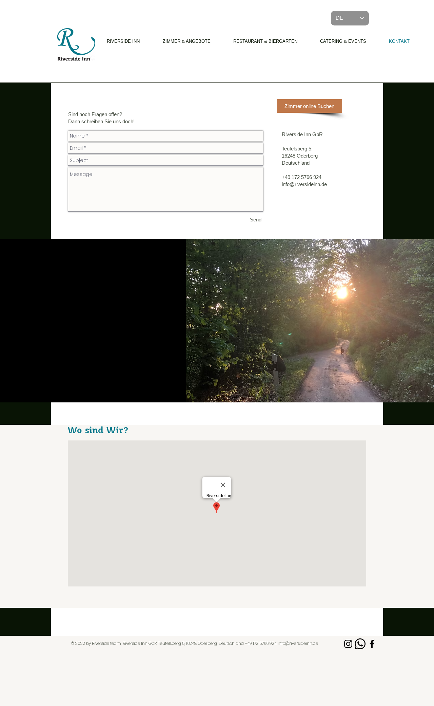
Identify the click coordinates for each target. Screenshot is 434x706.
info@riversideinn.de (298, 643)
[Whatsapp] (360, 643)
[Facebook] (372, 643)
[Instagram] (348, 643)
